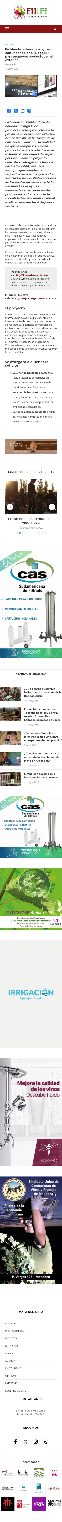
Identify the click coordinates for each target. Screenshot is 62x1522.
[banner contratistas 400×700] (31, 1178)
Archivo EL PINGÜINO (31, 674)
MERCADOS (12, 1345)
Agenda (9, 44)
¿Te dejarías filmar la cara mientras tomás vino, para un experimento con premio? (43, 737)
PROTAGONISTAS (15, 1331)
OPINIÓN (10, 1375)
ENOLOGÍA (11, 1338)
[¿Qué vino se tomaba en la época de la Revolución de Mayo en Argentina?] (10, 759)
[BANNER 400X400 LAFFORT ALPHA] (31, 870)
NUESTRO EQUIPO (15, 1390)
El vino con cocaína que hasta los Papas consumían (42, 775)
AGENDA (10, 1360)
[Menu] (7, 29)
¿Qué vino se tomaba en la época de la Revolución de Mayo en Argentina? (41, 757)
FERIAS (9, 1353)
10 (45, 533)
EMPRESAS (11, 1383)
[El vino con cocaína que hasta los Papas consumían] (10, 779)
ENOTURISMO (13, 1368)
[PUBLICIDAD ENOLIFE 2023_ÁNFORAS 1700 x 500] (31, 440)
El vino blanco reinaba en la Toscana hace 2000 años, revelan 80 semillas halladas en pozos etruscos (42, 715)
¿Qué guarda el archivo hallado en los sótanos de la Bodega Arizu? (43, 692)
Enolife (12, 64)
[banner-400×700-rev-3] (31, 1060)
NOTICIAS (10, 1323)
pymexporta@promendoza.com (36, 298)
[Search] (55, 29)
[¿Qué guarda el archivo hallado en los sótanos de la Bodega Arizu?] (10, 694)
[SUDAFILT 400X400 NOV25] (31, 798)
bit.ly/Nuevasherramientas (31, 275)
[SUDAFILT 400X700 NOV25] (31, 553)
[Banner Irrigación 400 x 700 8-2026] (31, 942)
